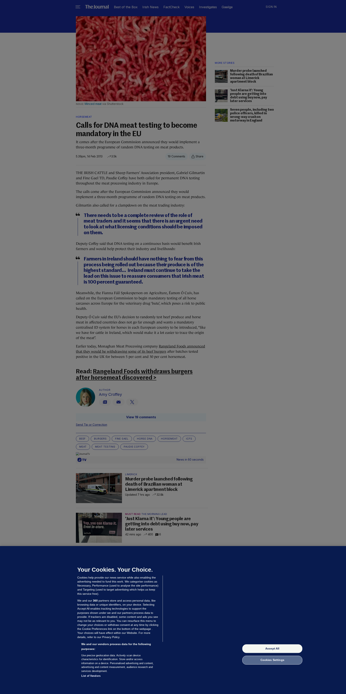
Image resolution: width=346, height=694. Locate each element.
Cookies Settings (272, 660)
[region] (173, 620)
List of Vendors (91, 675)
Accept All (272, 648)
